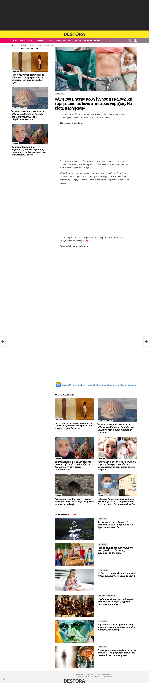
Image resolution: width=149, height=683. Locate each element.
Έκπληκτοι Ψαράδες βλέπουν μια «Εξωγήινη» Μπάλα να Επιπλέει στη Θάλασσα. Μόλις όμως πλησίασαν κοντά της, (116, 428)
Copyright (79, 674)
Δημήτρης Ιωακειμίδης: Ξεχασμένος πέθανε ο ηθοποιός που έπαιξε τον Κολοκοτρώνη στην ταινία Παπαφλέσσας (73, 465)
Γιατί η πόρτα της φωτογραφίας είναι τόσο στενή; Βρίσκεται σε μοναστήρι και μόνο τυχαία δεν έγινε (73, 425)
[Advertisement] (74, 15)
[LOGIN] (135, 40)
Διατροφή (88, 40)
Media (22, 40)
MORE (96, 40)
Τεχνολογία (60, 40)
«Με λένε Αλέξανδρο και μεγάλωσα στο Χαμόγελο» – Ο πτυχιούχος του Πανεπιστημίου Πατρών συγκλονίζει (116, 501)
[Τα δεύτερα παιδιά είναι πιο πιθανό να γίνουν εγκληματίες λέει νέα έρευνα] (74, 580)
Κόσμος (49, 40)
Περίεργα (40, 40)
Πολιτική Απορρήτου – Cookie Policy (88, 676)
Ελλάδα (58, 458)
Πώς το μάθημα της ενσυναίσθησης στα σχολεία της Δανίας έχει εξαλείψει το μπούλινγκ (115, 550)
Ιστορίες (30, 40)
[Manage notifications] (4, 679)
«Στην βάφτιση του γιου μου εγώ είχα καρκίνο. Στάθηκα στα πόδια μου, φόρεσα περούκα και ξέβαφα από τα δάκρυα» (117, 465)
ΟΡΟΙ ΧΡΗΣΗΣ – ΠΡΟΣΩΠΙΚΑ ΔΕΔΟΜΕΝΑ (99, 674)
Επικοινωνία (108, 676)
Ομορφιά (77, 40)
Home (15, 40)
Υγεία (69, 40)
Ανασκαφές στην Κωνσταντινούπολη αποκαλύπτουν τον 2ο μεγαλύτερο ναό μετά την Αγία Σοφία (74, 501)
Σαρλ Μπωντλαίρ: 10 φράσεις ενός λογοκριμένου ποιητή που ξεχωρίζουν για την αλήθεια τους (117, 627)
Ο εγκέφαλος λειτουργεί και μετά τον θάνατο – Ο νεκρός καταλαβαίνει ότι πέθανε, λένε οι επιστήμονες (117, 653)
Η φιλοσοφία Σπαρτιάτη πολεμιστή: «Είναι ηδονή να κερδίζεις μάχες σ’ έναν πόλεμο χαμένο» (116, 601)
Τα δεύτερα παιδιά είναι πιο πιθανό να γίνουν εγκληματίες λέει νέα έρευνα (117, 575)
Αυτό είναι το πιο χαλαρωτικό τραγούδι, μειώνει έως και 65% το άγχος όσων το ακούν (115, 525)
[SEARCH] (131, 40)
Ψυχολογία (73, 514)
